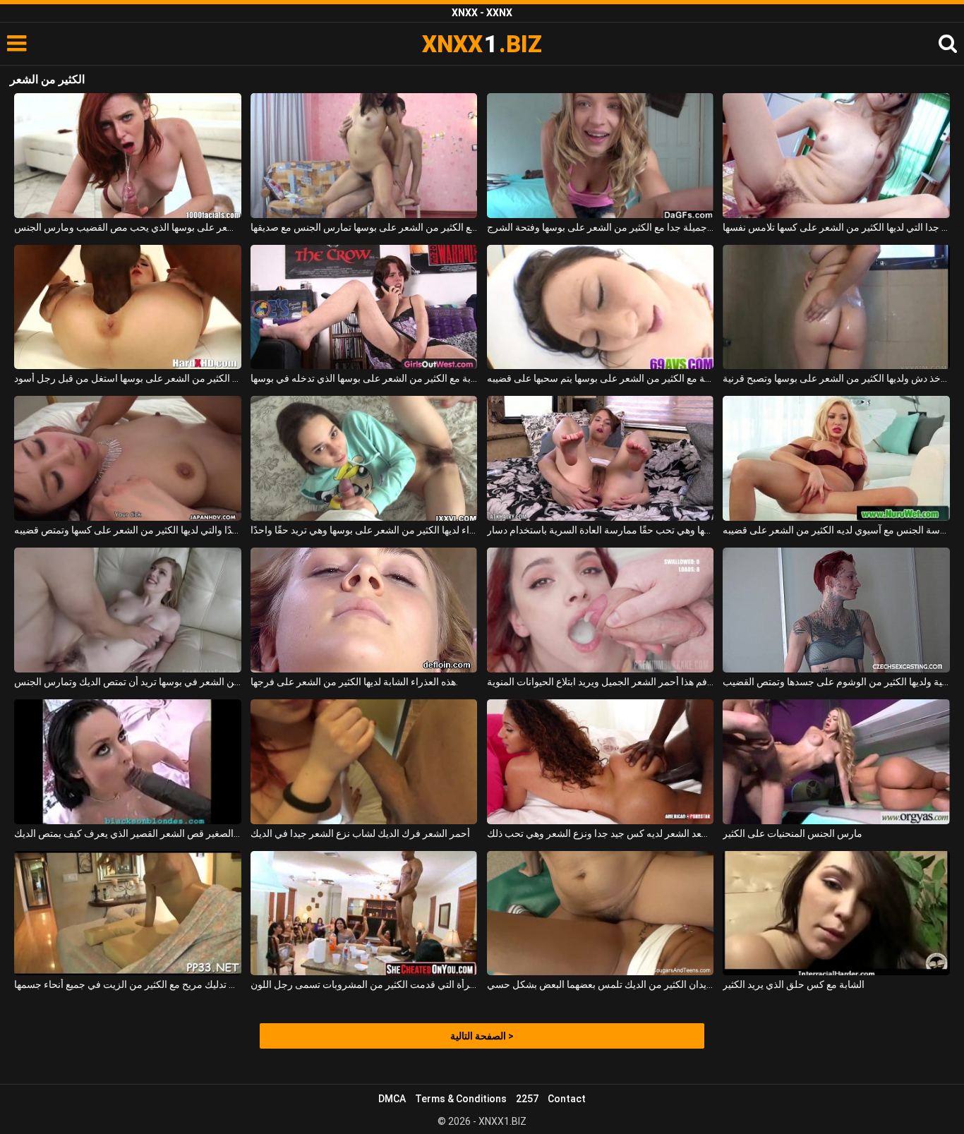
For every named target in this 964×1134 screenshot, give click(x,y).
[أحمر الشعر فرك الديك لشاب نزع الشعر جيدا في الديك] (364, 761)
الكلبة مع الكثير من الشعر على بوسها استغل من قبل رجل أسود (127, 378)
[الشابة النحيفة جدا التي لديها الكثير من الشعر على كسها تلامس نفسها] (836, 155)
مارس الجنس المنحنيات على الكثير (792, 833)
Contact (567, 1098)
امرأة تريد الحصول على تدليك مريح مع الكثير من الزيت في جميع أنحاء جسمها (127, 984)
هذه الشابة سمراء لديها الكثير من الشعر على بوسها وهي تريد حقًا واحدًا (364, 530)
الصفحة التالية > (482, 1036)
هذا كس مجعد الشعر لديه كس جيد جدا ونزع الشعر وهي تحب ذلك (600, 833)
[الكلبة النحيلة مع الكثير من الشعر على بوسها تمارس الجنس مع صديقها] (364, 155)
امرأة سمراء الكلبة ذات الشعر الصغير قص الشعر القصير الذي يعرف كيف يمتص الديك (127, 833)
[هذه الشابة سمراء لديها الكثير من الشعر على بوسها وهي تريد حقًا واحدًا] (364, 458)
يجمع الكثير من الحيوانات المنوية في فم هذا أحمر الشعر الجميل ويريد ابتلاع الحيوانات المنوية (600, 681)
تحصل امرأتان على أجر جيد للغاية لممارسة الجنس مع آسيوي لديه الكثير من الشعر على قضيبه (836, 530)
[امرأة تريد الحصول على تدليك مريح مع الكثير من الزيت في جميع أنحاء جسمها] (127, 913)
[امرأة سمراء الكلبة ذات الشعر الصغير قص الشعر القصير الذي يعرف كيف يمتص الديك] (127, 761)
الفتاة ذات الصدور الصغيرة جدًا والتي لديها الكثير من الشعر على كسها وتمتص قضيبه (127, 530)
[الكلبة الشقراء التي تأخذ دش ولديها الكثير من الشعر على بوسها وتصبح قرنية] (836, 307)
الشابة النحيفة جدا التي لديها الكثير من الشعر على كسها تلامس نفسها (836, 227)
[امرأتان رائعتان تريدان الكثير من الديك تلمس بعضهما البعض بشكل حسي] (600, 913)
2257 (527, 1098)
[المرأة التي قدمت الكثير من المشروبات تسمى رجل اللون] (364, 913)
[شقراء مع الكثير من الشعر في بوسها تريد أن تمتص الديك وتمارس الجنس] (127, 610)
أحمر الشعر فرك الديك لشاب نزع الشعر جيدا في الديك (360, 833)
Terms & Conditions (461, 1098)
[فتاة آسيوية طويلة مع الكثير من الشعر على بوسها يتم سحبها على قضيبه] (600, 307)
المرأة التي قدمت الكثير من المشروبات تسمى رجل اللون (364, 984)
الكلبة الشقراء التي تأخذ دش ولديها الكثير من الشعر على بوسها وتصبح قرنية (836, 378)
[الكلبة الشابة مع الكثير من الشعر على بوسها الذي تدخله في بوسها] (364, 307)
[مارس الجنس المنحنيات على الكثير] (836, 761)
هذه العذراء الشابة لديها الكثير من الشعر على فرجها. (354, 681)
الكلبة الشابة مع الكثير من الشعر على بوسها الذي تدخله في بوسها (364, 378)
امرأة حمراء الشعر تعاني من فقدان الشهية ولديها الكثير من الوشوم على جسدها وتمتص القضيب (836, 681)
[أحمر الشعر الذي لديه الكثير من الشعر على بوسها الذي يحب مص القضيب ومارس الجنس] (127, 155)
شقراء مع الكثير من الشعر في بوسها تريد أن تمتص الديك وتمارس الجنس (127, 681)
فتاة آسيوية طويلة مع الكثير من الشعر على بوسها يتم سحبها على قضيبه (600, 378)
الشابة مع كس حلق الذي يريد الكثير (793, 984)
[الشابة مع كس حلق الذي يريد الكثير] (836, 913)
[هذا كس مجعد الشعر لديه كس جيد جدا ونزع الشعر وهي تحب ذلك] (600, 761)
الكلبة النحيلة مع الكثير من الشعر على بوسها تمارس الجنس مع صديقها (364, 227)
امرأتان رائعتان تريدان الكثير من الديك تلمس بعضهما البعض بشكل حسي (600, 984)
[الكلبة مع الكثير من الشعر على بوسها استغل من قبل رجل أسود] (127, 307)
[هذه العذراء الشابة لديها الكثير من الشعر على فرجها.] (364, 610)
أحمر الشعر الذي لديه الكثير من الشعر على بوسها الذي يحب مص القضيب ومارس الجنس (127, 227)
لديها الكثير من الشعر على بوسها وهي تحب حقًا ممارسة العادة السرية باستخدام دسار (600, 530)
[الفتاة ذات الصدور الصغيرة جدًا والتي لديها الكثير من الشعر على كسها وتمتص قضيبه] (127, 458)
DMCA (392, 1098)
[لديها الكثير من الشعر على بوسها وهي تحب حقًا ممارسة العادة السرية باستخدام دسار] (600, 458)
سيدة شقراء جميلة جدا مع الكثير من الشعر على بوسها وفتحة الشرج (600, 227)
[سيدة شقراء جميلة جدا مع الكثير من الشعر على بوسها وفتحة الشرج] (600, 155)
